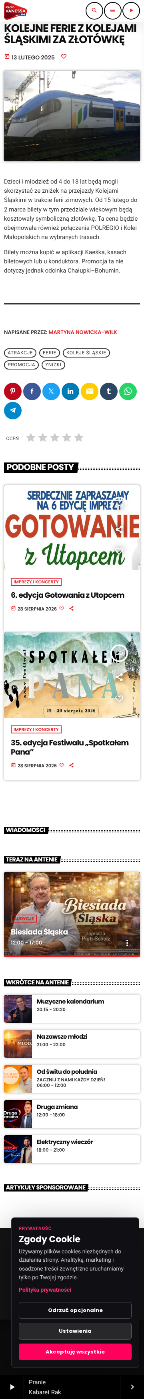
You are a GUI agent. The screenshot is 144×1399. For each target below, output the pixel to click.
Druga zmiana (57, 1107)
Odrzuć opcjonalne (75, 1310)
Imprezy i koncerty (36, 582)
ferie (49, 353)
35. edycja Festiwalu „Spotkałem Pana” (70, 747)
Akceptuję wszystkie (75, 1352)
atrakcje (20, 353)
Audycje (24, 918)
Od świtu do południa (67, 1072)
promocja (21, 365)
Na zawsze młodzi (62, 1037)
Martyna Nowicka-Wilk (83, 332)
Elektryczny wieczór (65, 1142)
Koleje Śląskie (86, 353)
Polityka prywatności (45, 1290)
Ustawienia (75, 1331)
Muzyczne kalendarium (70, 1002)
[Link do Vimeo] (15, 11)
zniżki (53, 365)
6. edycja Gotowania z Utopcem (67, 595)
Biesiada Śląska (39, 932)
